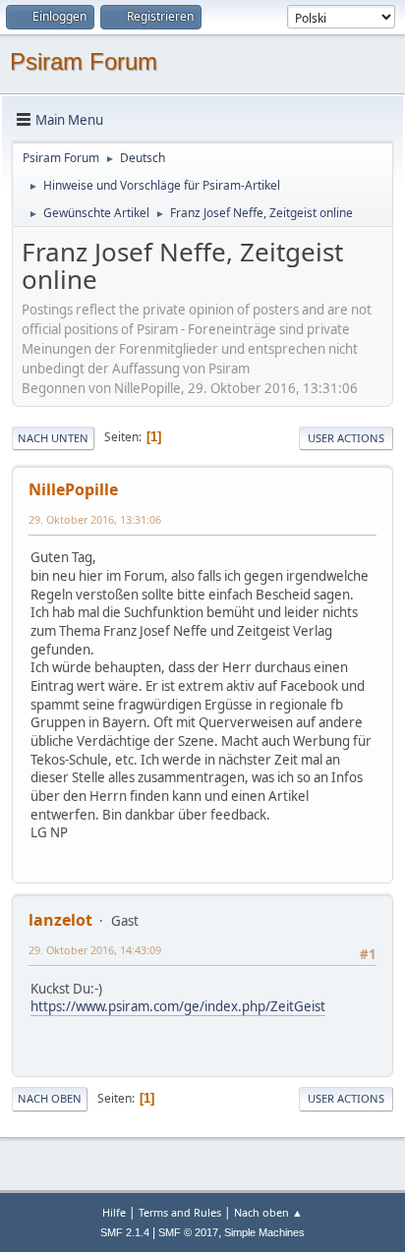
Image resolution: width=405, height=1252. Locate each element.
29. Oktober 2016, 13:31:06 (95, 519)
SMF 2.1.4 (124, 1232)
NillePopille (73, 489)
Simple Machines (264, 1232)
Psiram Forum (83, 61)
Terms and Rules (180, 1212)
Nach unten (53, 437)
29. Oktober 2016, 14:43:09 (95, 949)
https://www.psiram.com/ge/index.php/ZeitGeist (177, 1006)
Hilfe (114, 1212)
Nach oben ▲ (268, 1212)
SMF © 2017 (188, 1232)
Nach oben (50, 1098)
